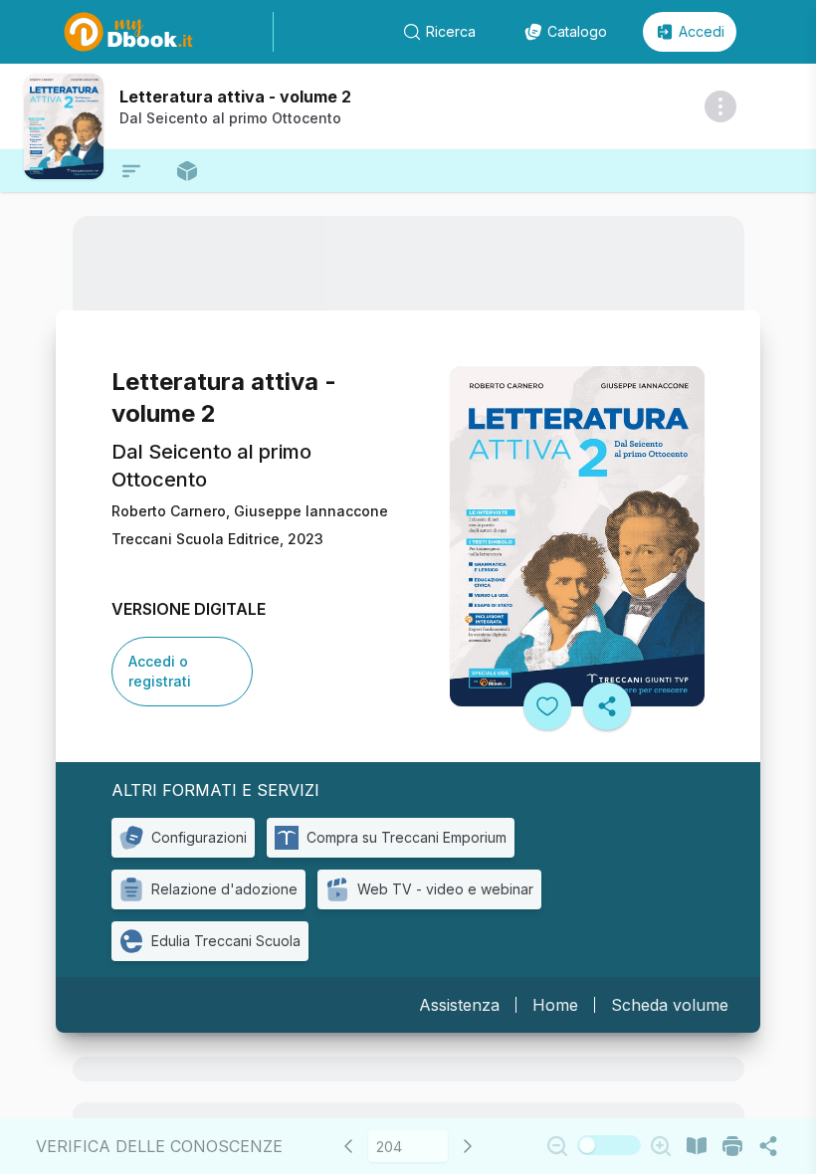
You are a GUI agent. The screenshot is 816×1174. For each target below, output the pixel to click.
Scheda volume (669, 1005)
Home (555, 1005)
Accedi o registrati (159, 671)
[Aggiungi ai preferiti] (547, 706)
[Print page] (732, 1146)
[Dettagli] (720, 106)
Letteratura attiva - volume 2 (235, 96)
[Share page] (768, 1146)
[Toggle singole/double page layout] (697, 1146)
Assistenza (459, 1005)
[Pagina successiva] (468, 1146)
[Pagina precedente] (348, 1146)
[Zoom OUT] (557, 1146)
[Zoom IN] (661, 1146)
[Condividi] (607, 706)
